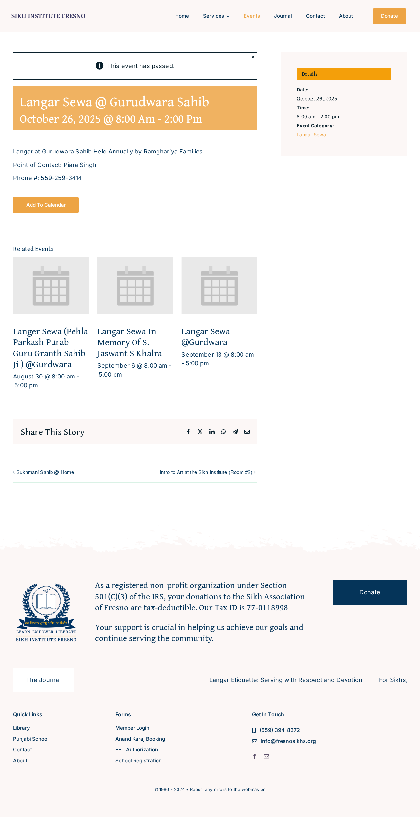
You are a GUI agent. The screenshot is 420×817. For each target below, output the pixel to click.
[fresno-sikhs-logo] (46, 582)
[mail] (266, 756)
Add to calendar (46, 205)
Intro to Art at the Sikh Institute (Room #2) (206, 471)
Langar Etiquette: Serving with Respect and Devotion (265, 679)
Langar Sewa (311, 134)
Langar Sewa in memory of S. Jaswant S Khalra (129, 341)
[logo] (48, 12)
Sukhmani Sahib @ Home (45, 471)
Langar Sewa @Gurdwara (205, 336)
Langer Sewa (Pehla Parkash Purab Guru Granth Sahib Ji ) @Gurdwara (50, 347)
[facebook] (254, 756)
